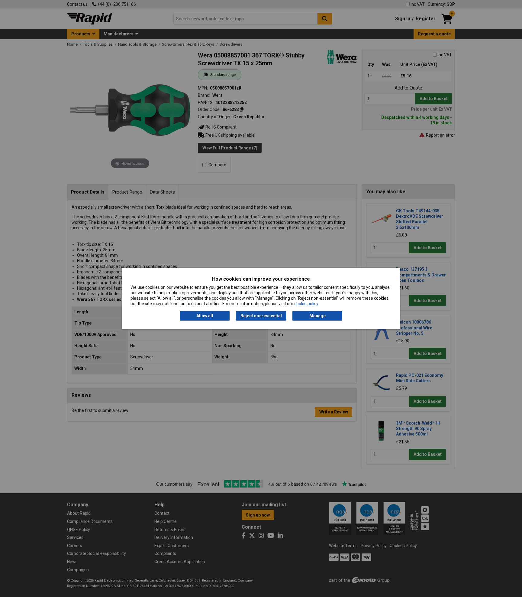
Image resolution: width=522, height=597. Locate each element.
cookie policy (306, 304)
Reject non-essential (261, 315)
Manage (317, 315)
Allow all (204, 315)
